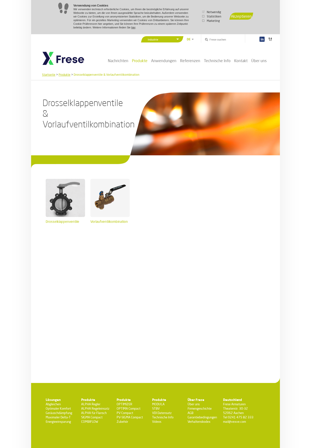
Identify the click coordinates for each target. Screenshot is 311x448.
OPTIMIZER (124, 404)
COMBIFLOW (89, 421)
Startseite (48, 74)
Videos (156, 421)
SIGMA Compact (92, 417)
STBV (156, 408)
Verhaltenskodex (199, 421)
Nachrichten (118, 60)
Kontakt (241, 60)
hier (133, 27)
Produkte (139, 60)
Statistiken (214, 16)
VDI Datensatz (162, 413)
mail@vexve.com (234, 421)
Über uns (259, 60)
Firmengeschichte (200, 408)
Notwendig (214, 12)
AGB (190, 413)
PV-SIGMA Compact (130, 417)
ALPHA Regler (90, 404)
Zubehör (122, 421)
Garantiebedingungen (202, 417)
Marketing (213, 21)
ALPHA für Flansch (94, 413)
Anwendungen (163, 60)
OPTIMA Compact (128, 408)
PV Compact (125, 413)
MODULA (158, 404)
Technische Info (217, 60)
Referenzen (190, 60)
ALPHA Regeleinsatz (95, 408)
